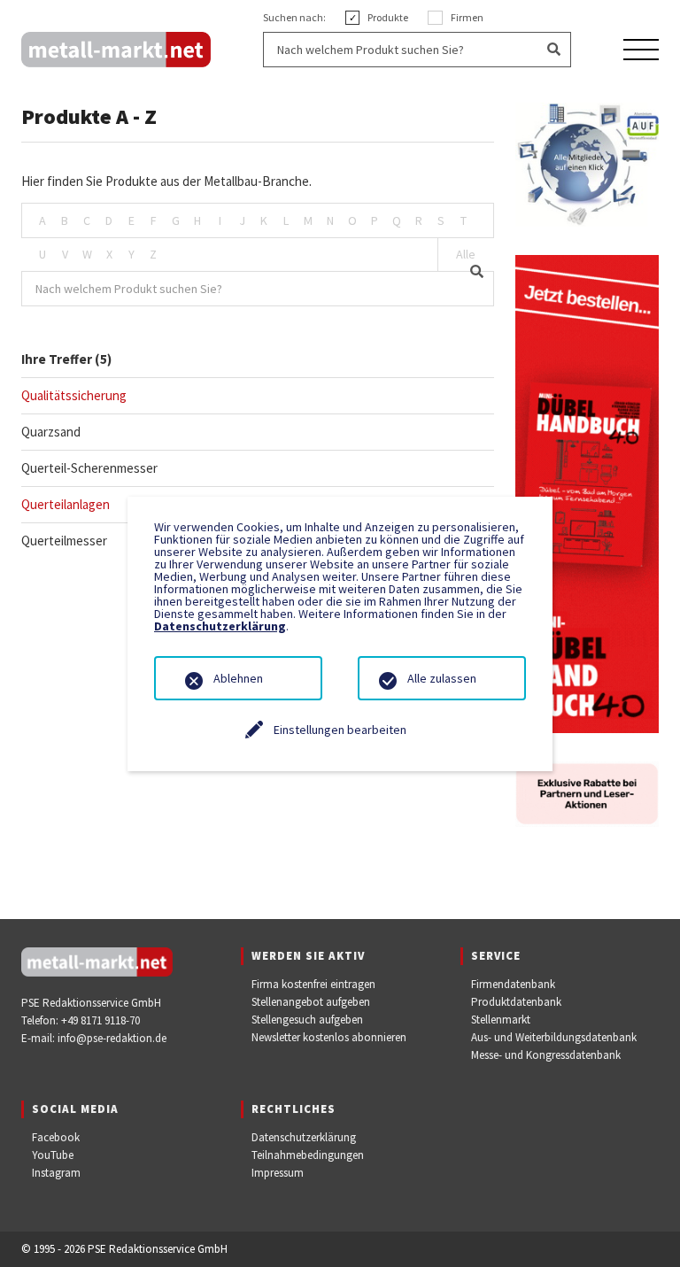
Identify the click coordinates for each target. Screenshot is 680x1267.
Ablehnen (238, 678)
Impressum (277, 1172)
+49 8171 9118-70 (100, 1020)
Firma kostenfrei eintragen (313, 984)
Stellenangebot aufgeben (310, 1001)
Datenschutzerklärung (303, 1137)
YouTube (52, 1155)
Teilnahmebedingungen (307, 1155)
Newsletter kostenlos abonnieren (328, 1037)
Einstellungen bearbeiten (340, 730)
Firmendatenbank (513, 984)
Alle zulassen (441, 678)
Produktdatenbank (516, 1001)
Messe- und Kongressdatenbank (546, 1054)
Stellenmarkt (500, 1019)
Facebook (56, 1137)
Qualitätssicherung (74, 395)
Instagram (56, 1172)
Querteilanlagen (65, 504)
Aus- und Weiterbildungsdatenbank (554, 1037)
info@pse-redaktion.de (112, 1038)
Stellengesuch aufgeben (307, 1019)
